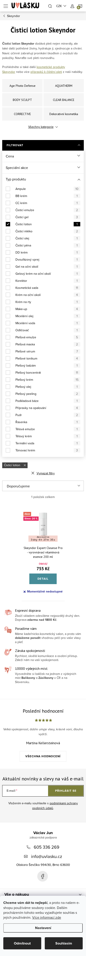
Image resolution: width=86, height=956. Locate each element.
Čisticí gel (46, 217)
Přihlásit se (66, 791)
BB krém (46, 196)
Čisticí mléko (46, 231)
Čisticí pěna (46, 245)
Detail (43, 579)
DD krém (46, 252)
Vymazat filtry (46, 473)
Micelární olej (46, 316)
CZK (59, 6)
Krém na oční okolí (46, 295)
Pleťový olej (46, 386)
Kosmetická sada (46, 288)
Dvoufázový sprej (46, 259)
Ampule (47, 189)
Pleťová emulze (46, 337)
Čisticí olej (46, 238)
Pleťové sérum (46, 351)
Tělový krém (46, 436)
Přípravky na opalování (46, 408)
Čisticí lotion (46, 224)
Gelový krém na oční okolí (46, 273)
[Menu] (5, 5)
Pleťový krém (47, 379)
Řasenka (46, 422)
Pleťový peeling (46, 394)
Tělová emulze (46, 429)
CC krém (46, 203)
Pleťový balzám (46, 365)
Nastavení (43, 927)
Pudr (46, 415)
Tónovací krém (46, 450)
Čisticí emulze (46, 210)
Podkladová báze (46, 401)
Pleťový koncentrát (46, 372)
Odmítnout (22, 943)
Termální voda (46, 443)
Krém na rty (46, 302)
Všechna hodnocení (43, 756)
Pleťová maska (46, 344)
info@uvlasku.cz (46, 856)
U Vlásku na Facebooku (42, 876)
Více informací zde (46, 917)
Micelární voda (46, 323)
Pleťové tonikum (46, 358)
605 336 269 (46, 847)
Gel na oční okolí (46, 266)
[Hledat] (50, 5)
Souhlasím (63, 943)
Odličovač (46, 330)
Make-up (46, 309)
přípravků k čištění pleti (46, 72)
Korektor (46, 280)
